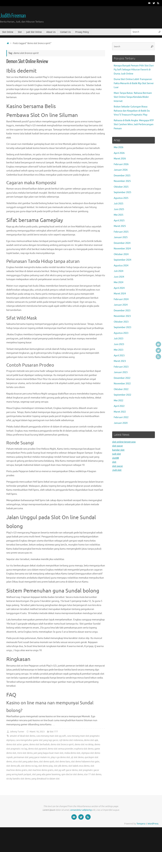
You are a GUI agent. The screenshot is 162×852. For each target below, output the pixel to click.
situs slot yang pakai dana (25, 761)
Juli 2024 (118, 271)
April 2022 (119, 406)
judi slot (116, 453)
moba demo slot (72, 753)
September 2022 (122, 394)
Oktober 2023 (121, 321)
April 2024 (119, 288)
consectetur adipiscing (81, 810)
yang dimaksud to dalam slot (45, 778)
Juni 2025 (119, 209)
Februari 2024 (121, 299)
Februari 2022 (121, 417)
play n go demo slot (60, 757)
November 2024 (122, 248)
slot (114, 462)
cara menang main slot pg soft (51, 736)
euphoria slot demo (83, 748)
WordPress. (153, 823)
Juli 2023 (118, 338)
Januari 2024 (121, 304)
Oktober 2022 (121, 389)
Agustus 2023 (121, 333)
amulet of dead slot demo (22, 736)
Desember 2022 (122, 378)
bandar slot (118, 450)
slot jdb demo (60, 766)
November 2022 (122, 383)
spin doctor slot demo (72, 774)
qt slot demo (77, 757)
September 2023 (122, 327)
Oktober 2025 (121, 186)
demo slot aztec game (17, 744)
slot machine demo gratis (40, 770)
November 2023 (122, 316)
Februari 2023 (121, 366)
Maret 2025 (120, 226)
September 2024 (122, 259)
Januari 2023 (121, 372)
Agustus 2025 (121, 198)
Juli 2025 (118, 203)
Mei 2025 (118, 214)
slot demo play (45, 766)
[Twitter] (154, 3)
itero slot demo (25, 753)
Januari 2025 (121, 237)
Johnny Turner (17, 731)
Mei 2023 (118, 349)
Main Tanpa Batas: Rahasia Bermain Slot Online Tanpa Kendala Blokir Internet (133, 97)
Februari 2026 (121, 164)
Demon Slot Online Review (27, 61)
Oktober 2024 (121, 254)
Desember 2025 (122, 175)
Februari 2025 (121, 231)
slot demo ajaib (46, 761)
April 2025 (119, 220)
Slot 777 (54, 731)
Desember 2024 (122, 243)
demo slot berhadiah (39, 744)
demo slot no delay (84, 744)
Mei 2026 (118, 147)
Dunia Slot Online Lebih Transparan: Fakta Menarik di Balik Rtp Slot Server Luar (134, 83)
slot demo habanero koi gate (85, 761)
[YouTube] (149, 3)
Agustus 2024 (121, 265)
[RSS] (158, 3)
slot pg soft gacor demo (66, 770)
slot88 (115, 458)
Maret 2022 (120, 411)
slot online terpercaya (124, 441)
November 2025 (122, 181)
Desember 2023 (122, 310)
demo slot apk (91, 740)
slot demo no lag (29, 766)
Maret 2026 (120, 158)
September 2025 (122, 192)
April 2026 (119, 153)
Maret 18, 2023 (37, 731)
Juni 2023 (119, 344)
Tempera (141, 823)
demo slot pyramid (37, 748)
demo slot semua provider (60, 748)
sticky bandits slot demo (18, 778)
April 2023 (119, 355)
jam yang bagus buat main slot (48, 753)
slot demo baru (62, 761)
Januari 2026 (121, 169)
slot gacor (117, 445)
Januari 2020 (121, 423)
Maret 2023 (120, 361)
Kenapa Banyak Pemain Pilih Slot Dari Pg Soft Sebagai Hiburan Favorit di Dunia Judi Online (134, 69)
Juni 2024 (119, 276)
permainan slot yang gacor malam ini (32, 757)
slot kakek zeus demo (79, 766)
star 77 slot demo (92, 774)
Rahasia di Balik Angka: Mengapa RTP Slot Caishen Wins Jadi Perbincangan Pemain (134, 124)
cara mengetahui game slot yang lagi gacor (37, 740)
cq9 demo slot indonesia (71, 740)
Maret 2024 (120, 293)
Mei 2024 (118, 282)
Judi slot (117, 470)
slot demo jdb (13, 766)
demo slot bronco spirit (62, 744)
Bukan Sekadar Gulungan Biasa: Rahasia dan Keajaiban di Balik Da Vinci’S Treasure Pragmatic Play (132, 110)
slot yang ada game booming (46, 774)
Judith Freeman (13, 16)
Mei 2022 (118, 400)
